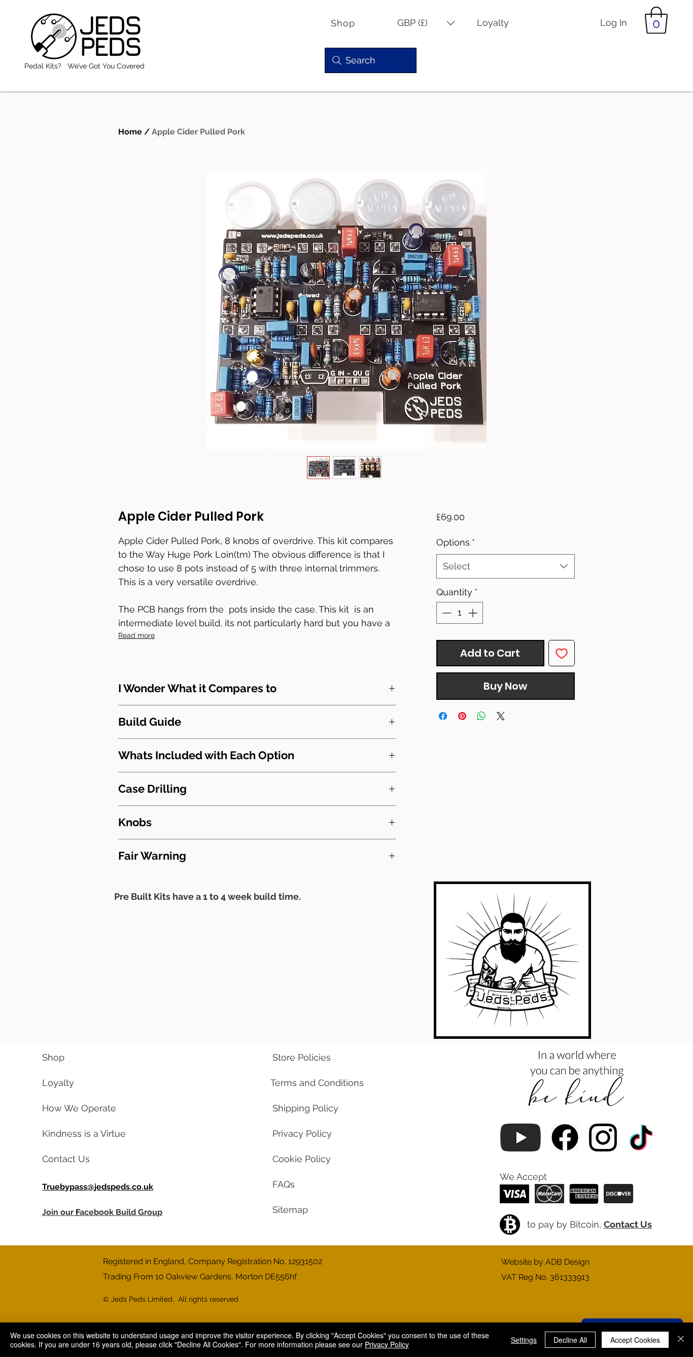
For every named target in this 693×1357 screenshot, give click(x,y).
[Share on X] (501, 716)
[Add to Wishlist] (561, 653)
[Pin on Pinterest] (462, 716)
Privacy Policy (387, 1344)
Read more (136, 635)
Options (455, 542)
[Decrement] (446, 612)
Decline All (570, 1340)
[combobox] (505, 566)
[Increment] (473, 612)
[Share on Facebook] (443, 716)
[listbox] (426, 23)
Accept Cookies (635, 1340)
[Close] (681, 1340)
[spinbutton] (460, 612)
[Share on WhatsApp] (481, 716)
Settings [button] (524, 1340)
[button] (426, 23)
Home (130, 132)
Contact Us (628, 1224)
